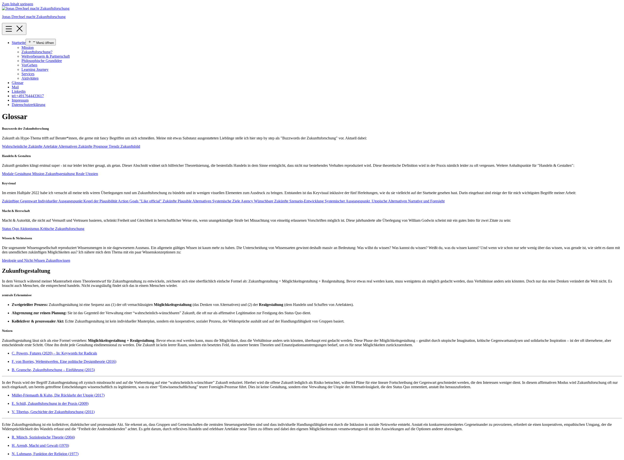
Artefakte (50, 146)
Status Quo (11, 229)
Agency (247, 201)
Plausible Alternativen (195, 201)
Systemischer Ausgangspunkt (348, 201)
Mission (27, 47)
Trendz (114, 146)
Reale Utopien (87, 174)
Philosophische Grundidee (41, 61)
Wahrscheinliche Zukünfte (22, 146)
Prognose (101, 146)
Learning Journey (35, 69)
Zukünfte (85, 146)
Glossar (17, 83)
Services (27, 74)
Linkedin (19, 91)
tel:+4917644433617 (28, 96)
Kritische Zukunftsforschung (62, 229)
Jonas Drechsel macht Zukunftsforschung (34, 17)
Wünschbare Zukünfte (271, 201)
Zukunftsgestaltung (60, 174)
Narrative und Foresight (426, 201)
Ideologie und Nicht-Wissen (24, 260)
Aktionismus (30, 229)
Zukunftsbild (130, 146)
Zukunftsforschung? (36, 52)
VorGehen (29, 65)
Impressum (20, 100)
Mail (15, 87)
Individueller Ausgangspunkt (60, 201)
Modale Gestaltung (17, 174)
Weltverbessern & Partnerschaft (45, 56)
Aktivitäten (30, 78)
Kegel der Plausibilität (100, 201)
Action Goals (128, 201)
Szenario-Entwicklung (307, 201)
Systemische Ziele (226, 201)
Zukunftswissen (58, 260)
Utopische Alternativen (390, 201)
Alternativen (68, 146)
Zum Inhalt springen (17, 4)
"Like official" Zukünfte (158, 201)
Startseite (19, 43)
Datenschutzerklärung (28, 105)
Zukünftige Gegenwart (20, 201)
